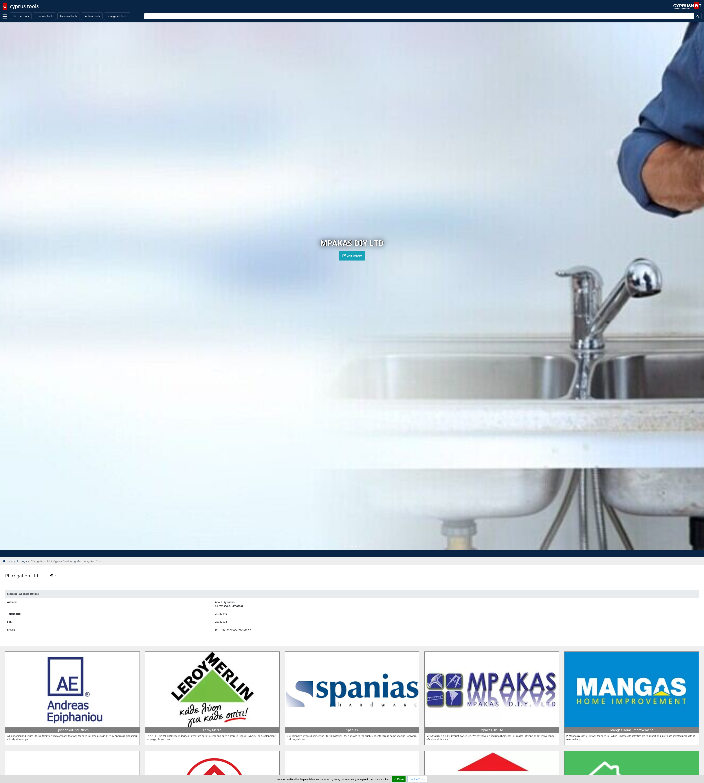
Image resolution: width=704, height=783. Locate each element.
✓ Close (399, 779)
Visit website (354, 256)
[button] (344, 546)
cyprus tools (24, 6)
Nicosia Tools (21, 16)
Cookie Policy (417, 779)
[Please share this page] (52, 575)
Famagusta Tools (117, 16)
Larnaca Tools (68, 16)
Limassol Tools (44, 16)
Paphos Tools (92, 16)
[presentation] (6, 288)
